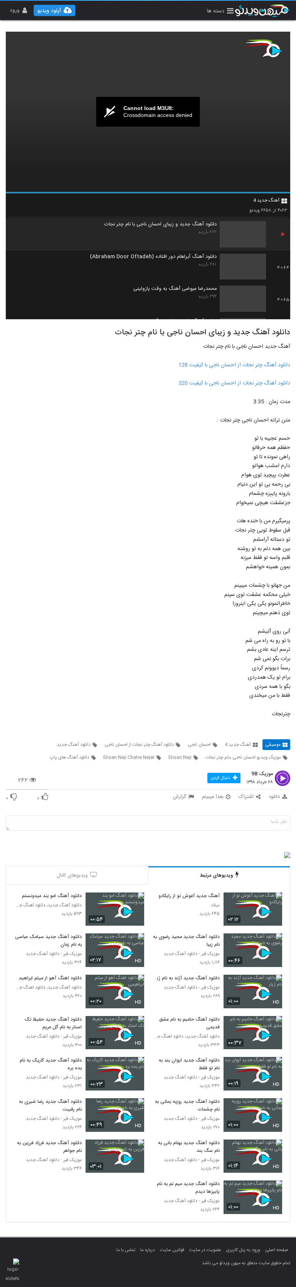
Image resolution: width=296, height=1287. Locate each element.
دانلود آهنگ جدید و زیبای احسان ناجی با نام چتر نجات (160, 224)
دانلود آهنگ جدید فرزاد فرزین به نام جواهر (49, 1147)
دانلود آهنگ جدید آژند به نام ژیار (187, 978)
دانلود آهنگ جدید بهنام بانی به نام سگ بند (189, 1147)
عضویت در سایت (205, 1250)
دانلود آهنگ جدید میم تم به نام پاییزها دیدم (188, 1188)
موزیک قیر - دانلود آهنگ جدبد (192, 954)
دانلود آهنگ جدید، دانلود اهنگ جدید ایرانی (48, 905)
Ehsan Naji (180, 757)
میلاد (215, 905)
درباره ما (147, 1250)
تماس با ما (125, 1250)
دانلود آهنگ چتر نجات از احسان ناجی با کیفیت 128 (234, 365)
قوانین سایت (172, 1250)
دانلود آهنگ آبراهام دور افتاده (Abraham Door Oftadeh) (153, 257)
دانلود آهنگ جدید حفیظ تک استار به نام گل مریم (53, 1023)
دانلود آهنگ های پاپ (69, 757)
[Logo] (263, 48)
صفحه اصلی (276, 1250)
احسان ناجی (199, 744)
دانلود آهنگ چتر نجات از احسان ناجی (139, 744)
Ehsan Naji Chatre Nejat (129, 757)
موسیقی (273, 744)
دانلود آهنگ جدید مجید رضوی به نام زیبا (186, 941)
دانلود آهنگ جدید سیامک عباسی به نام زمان (48, 941)
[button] (220, 11)
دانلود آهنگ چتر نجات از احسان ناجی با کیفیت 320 (234, 383)
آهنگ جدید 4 (266, 200)
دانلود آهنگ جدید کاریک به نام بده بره (51, 1064)
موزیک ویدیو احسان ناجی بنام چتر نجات (243, 757)
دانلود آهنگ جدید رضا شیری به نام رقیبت (50, 1106)
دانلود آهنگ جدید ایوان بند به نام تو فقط (189, 1064)
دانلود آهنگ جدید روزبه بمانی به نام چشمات (187, 1106)
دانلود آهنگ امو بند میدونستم (52, 896)
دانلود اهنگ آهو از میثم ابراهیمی (48, 978)
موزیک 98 (262, 774)
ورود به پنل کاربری (243, 1250)
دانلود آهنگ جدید (74, 744)
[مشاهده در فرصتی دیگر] (272, 903)
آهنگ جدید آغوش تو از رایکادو (189, 896)
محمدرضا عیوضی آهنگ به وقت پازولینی (175, 289)
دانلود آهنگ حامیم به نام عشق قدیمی (189, 1023)
